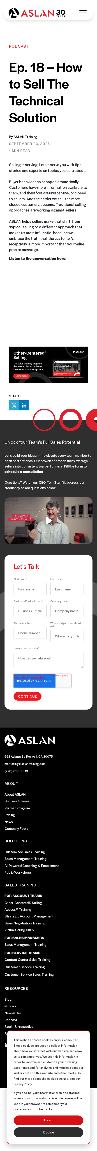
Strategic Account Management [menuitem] (29, 916)
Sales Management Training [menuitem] (26, 858)
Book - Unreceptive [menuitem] (19, 1026)
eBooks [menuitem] (10, 1006)
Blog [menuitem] (8, 999)
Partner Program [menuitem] (17, 808)
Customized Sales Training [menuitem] (25, 851)
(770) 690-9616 (16, 771)
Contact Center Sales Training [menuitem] (28, 959)
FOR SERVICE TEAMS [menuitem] (22, 952)
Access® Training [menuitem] (18, 909)
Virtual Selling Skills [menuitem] (19, 929)
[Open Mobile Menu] (83, 13)
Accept (48, 1120)
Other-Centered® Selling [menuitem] (23, 902)
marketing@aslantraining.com (25, 763)
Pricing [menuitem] (10, 814)
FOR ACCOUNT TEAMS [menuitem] (23, 895)
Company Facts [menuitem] (16, 828)
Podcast (19, 46)
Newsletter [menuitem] (13, 1013)
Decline (48, 1132)
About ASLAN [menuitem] (15, 794)
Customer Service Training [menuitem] (25, 966)
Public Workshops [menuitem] (18, 872)
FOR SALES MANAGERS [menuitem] (24, 937)
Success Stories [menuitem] (17, 801)
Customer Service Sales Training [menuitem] (29, 974)
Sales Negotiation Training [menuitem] (25, 923)
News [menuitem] (9, 821)
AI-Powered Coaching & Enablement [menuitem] (32, 865)
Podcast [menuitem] (11, 1019)
